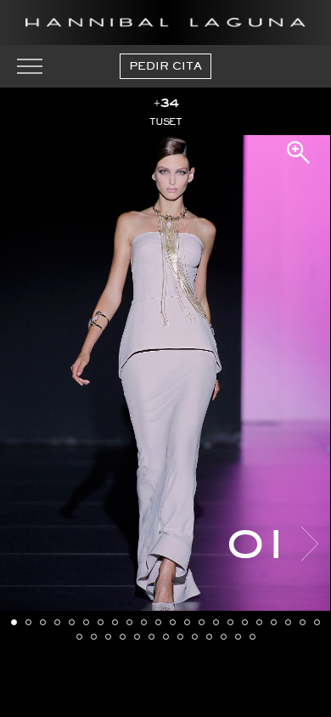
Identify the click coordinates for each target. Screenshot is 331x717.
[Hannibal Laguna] (165, 22)
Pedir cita (165, 65)
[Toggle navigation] (29, 66)
